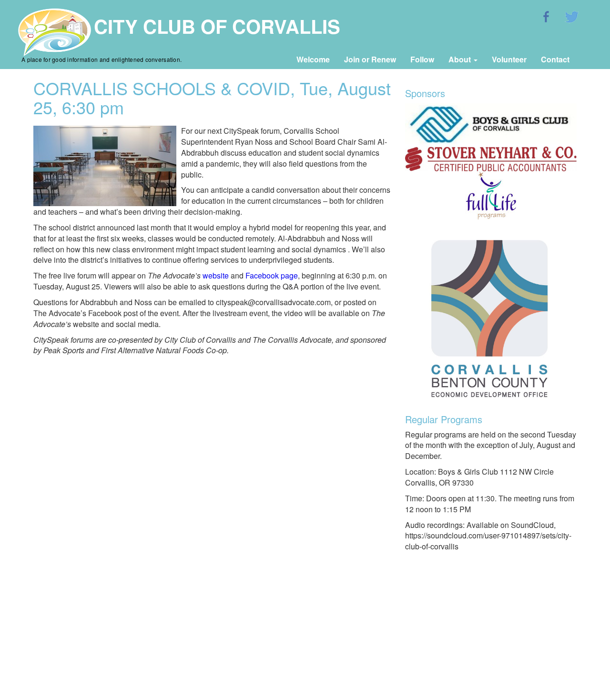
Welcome (313, 59)
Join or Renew (370, 59)
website (216, 275)
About (460, 59)
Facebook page (271, 275)
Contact (555, 59)
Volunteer (509, 59)
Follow (422, 59)
